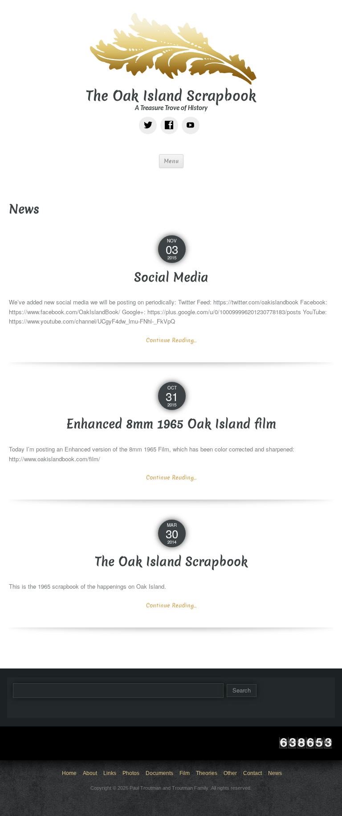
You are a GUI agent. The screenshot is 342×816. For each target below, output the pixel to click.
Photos (130, 773)
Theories (206, 773)
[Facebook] (171, 119)
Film (184, 773)
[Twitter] (149, 119)
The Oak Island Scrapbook (171, 96)
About (90, 773)
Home (69, 773)
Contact (252, 773)
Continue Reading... (171, 340)
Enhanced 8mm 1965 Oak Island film (171, 424)
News (275, 773)
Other (230, 773)
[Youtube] (192, 119)
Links (109, 773)
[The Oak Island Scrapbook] (171, 47)
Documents (159, 773)
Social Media (171, 277)
